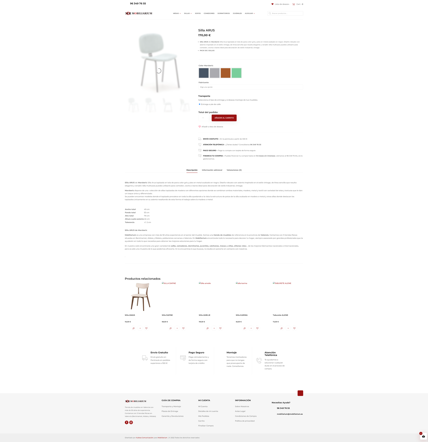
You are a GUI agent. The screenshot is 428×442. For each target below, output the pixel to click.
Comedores (209, 13)
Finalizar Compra (206, 426)
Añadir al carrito (224, 118)
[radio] (204, 73)
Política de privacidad (245, 421)
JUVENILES (237, 13)
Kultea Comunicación (144, 438)
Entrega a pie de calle (211, 104)
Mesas (176, 13)
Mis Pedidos (203, 416)
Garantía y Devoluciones (172, 416)
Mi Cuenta (203, 406)
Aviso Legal (240, 411)
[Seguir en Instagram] (131, 422)
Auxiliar (249, 13)
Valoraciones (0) (234, 170)
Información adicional (212, 170)
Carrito (201, 421)
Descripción (192, 170)
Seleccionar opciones (140, 328)
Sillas (187, 13)
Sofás (198, 13)
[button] (210, 126)
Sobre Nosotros (242, 406)
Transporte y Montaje (171, 406)
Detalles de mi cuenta (208, 411)
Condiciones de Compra (246, 416)
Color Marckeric (206, 66)
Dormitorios (224, 13)
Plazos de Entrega (170, 411)
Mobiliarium (162, 438)
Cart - (299, 4)
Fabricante (204, 82)
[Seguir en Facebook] (126, 422)
